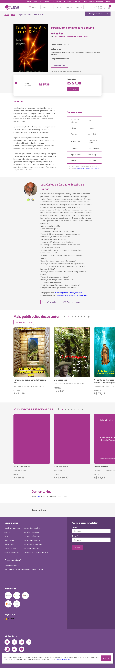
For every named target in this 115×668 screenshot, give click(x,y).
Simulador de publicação (36, 552)
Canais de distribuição (32, 548)
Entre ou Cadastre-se (101, 7)
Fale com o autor (73, 302)
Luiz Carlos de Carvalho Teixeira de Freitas (71, 36)
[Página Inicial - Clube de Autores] (11, 7)
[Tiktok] (28, 642)
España (46, 1)
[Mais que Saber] (72, 439)
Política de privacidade (32, 528)
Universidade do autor (32, 540)
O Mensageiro (60, 380)
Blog (6, 536)
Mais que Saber (61, 466)
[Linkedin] (7, 649)
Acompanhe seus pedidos (94, 1)
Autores (7, 532)
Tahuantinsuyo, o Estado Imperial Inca (29, 381)
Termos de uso (10, 548)
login (38, 496)
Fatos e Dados (9, 544)
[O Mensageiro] (72, 352)
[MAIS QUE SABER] (31, 439)
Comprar (73, 89)
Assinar (77, 547)
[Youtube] (14, 649)
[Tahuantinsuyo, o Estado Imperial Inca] (31, 352)
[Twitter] (7, 642)
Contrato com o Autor (12, 552)
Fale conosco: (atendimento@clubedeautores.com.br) (23, 569)
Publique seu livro (74, 1)
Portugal (37, 1)
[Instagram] (21, 642)
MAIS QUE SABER (21, 466)
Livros (13, 15)
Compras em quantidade (33, 544)
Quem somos (9, 540)
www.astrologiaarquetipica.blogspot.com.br (73, 295)
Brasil (29, 1)
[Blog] (21, 649)
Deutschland (56, 1)
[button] (64, 316)
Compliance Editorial (31, 532)
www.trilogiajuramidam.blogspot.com (68, 293)
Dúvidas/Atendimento (12, 528)
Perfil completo (51, 302)
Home (6, 15)
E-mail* (75, 536)
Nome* (75, 527)
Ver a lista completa (24, 322)
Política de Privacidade (62, 659)
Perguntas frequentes (12, 565)
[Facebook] (14, 642)
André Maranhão (19, 470)
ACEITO (106, 658)
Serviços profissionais (32, 536)
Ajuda (108, 1)
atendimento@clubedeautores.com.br (87, 169)
